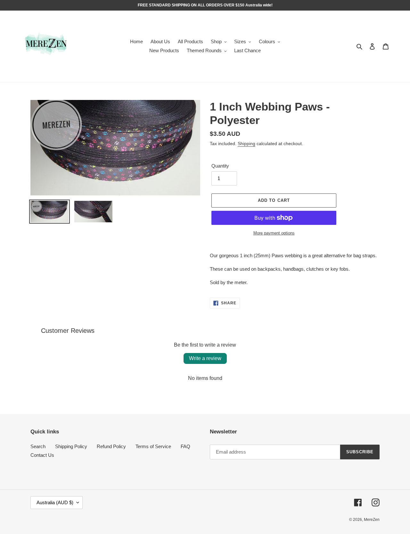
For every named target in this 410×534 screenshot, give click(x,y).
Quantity (220, 165)
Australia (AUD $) (55, 502)
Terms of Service (153, 446)
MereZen (372, 519)
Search (37, 446)
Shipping (246, 143)
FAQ (185, 446)
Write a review (205, 358)
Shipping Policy (71, 446)
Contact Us (42, 455)
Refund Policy (111, 446)
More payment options (274, 233)
